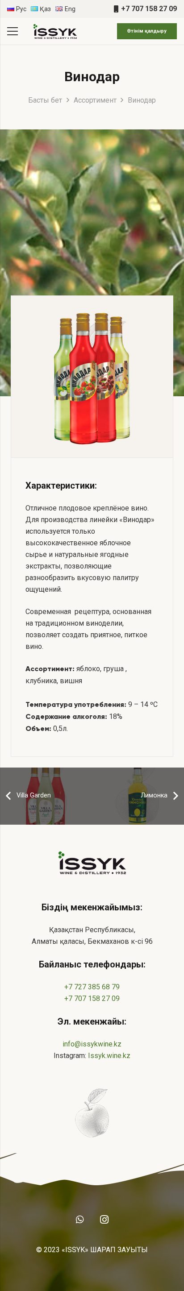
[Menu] (12, 31)
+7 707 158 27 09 (92, 998)
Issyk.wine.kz (109, 1055)
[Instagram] (104, 1219)
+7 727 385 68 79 (92, 987)
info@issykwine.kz (92, 1044)
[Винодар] (92, 376)
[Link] (54, 31)
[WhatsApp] (80, 1219)
